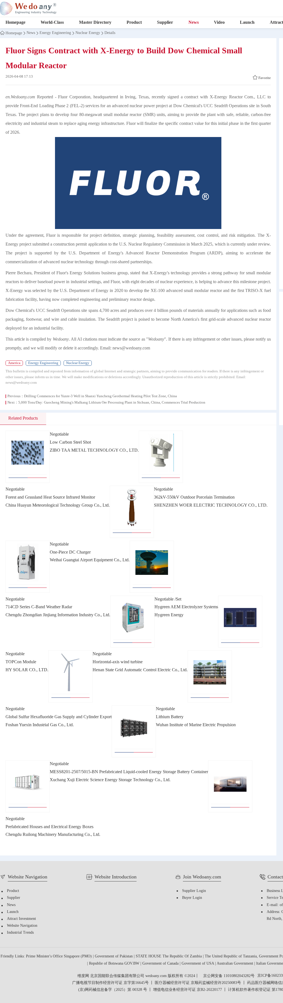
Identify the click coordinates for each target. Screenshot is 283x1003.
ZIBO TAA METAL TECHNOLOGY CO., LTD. (94, 450)
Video (219, 22)
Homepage (15, 22)
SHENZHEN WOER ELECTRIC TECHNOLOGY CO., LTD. (211, 505)
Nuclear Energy (87, 33)
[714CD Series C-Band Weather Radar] (152, 567)
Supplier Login (194, 891)
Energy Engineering (55, 33)
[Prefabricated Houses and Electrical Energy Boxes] (230, 786)
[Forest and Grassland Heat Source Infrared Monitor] (161, 457)
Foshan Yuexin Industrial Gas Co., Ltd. (40, 725)
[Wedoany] (28, 8)
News (193, 22)
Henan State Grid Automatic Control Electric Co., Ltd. (140, 670)
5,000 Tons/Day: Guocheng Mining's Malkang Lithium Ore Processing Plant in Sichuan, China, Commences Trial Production (111, 402)
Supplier (165, 22)
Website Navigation (22, 926)
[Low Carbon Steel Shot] (28, 457)
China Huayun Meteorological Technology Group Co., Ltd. (58, 505)
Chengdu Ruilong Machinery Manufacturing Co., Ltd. (53, 834)
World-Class (52, 22)
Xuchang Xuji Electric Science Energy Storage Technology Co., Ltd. (110, 780)
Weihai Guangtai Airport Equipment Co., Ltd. (90, 560)
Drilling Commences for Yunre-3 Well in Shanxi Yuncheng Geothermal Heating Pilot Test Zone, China (100, 396)
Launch (247, 22)
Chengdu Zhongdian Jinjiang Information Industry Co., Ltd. (58, 615)
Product (134, 22)
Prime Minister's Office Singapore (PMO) (59, 956)
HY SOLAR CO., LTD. (27, 670)
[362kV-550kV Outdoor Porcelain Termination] (132, 512)
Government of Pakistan (114, 956)
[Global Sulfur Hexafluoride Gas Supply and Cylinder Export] (210, 676)
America (14, 363)
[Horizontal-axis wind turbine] (70, 676)
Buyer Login (192, 898)
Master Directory (95, 22)
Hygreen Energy (169, 615)
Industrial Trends (20, 933)
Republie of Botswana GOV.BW (114, 964)
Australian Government (235, 964)
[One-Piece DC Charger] (28, 567)
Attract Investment (21, 919)
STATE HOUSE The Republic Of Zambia (169, 956)
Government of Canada (161, 964)
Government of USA (198, 964)
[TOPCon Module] (240, 622)
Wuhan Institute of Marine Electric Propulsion (196, 725)
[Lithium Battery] (134, 731)
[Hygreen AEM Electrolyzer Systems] (132, 622)
